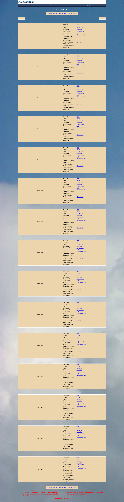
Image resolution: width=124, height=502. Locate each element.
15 (64, 13)
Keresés (49, 5)
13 (60, 13)
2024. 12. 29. (80, 42)
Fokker (78, 26)
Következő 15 (70, 13)
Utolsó (76, 13)
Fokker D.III (80, 27)
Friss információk (37, 5)
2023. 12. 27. (80, 289)
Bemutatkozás (24, 5)
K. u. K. (62, 5)
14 (62, 13)
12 (59, 13)
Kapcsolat (99, 5)
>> (65, 13)
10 (56, 13)
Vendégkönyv (87, 5)
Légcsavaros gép (81, 35)
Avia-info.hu (29, 2)
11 (57, 13)
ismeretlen (79, 29)
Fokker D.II (79, 275)
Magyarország (80, 31)
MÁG (78, 33)
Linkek (74, 5)
